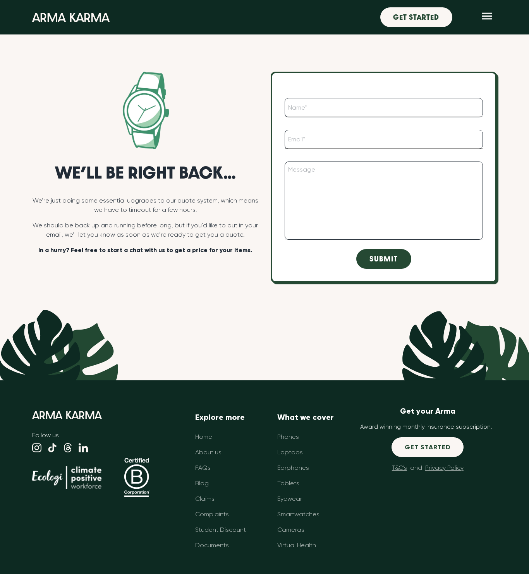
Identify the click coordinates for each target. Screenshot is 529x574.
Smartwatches (298, 514)
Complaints (212, 514)
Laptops (290, 452)
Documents (212, 545)
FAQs (203, 467)
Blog (202, 483)
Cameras (290, 529)
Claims (205, 498)
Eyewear (289, 498)
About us (208, 452)
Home (203, 436)
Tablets (288, 483)
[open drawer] (487, 17)
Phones (288, 436)
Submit (383, 259)
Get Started (416, 17)
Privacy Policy (444, 467)
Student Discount (220, 529)
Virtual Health (296, 545)
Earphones (293, 467)
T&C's (399, 467)
